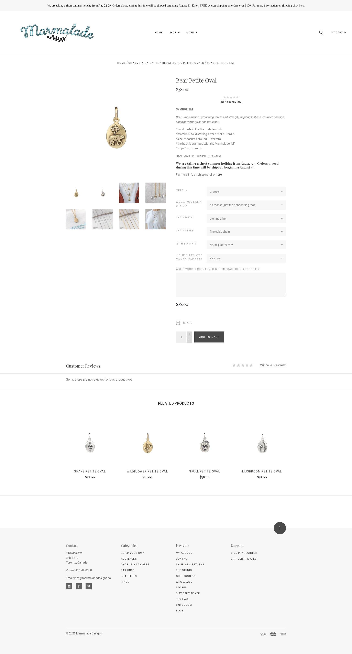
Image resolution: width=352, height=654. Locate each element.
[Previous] (77, 125)
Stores (181, 587)
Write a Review (273, 365)
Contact (182, 558)
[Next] (154, 125)
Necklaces (129, 558)
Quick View (90, 444)
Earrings (128, 570)
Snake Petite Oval (90, 471)
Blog (179, 610)
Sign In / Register (244, 553)
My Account (185, 553)
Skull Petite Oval (204, 471)
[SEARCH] (321, 32)
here (301, 5)
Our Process (185, 576)
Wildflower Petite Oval (147, 471)
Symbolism (184, 604)
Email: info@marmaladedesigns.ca (88, 578)
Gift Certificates (243, 558)
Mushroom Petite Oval (262, 471)
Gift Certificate (188, 593)
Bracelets (129, 576)
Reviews (182, 599)
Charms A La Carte (135, 564)
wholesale (184, 581)
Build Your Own (133, 553)
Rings (125, 581)
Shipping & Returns (190, 564)
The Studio (184, 570)
